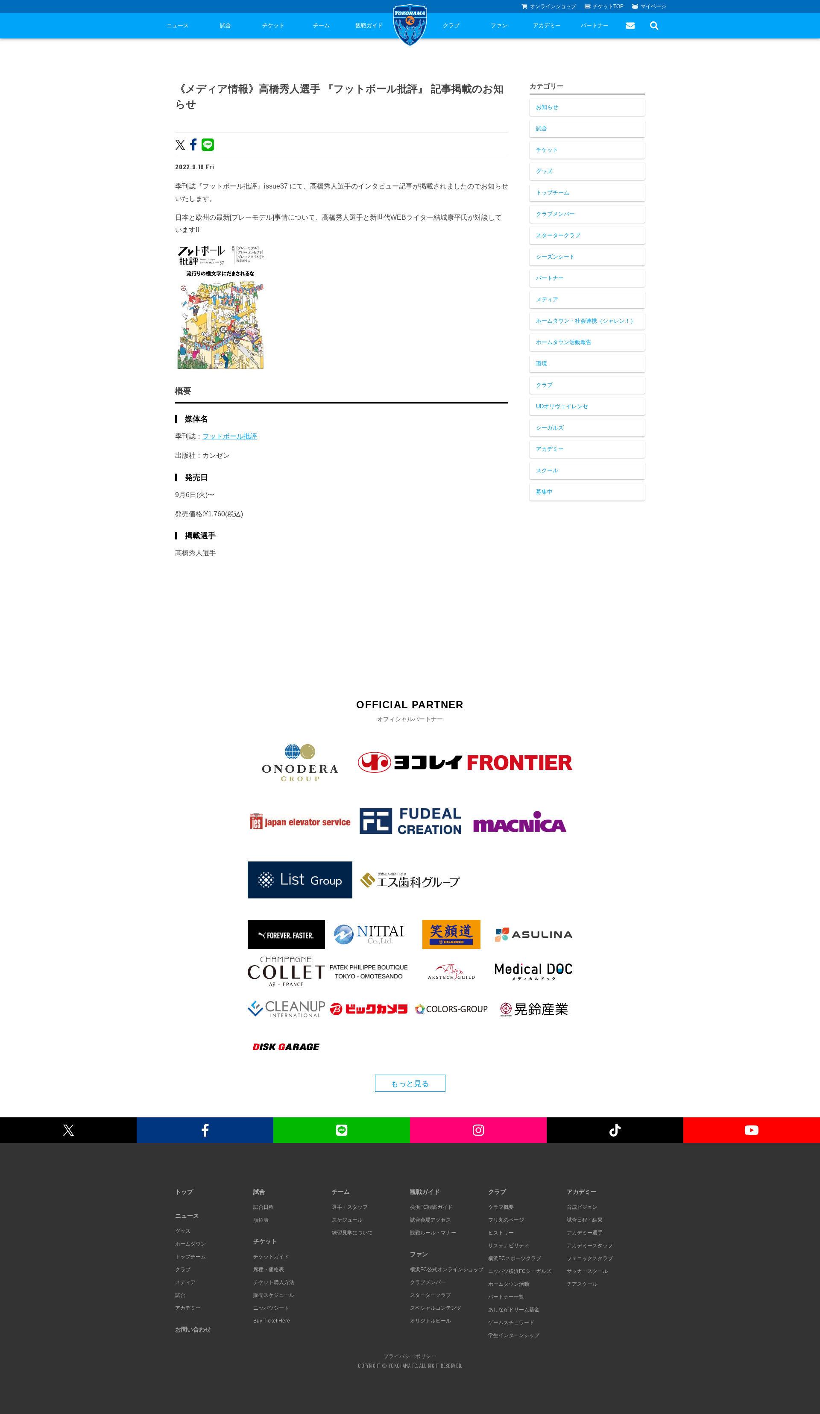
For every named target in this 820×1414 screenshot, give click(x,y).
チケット (273, 25)
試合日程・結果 (585, 1220)
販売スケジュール (273, 1295)
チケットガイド (271, 1257)
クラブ (451, 25)
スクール (547, 470)
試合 (225, 25)
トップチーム (552, 192)
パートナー (595, 25)
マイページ (653, 6)
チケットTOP (608, 6)
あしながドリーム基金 (513, 1310)
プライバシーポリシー (410, 1356)
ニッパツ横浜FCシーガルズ (519, 1271)
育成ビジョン (582, 1207)
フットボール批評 (229, 436)
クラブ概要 (501, 1207)
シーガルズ (550, 427)
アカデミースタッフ (590, 1246)
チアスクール (582, 1284)
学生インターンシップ (513, 1335)
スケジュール (347, 1220)
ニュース (178, 25)
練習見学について (352, 1233)
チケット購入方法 (273, 1282)
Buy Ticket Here (271, 1321)
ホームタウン (190, 1244)
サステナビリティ (508, 1246)
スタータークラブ (558, 235)
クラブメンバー (555, 214)
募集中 (544, 492)
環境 (541, 363)
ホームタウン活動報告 (564, 342)
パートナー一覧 (506, 1297)
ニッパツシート (271, 1308)
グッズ (544, 171)
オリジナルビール (430, 1321)
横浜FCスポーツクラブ (514, 1258)
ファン (499, 25)
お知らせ (547, 107)
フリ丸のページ (506, 1220)
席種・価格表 (268, 1270)
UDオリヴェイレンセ (562, 406)
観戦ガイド (369, 25)
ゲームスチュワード (511, 1323)
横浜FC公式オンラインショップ (446, 1270)
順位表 (261, 1220)
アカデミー (547, 25)
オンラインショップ (553, 6)
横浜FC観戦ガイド (431, 1207)
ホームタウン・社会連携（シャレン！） (586, 321)
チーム (321, 25)
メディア (547, 299)
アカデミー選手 (585, 1233)
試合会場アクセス (430, 1220)
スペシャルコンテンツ (435, 1308)
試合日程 (263, 1207)
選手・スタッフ (350, 1207)
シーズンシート (555, 256)
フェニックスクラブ (590, 1258)
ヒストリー (501, 1233)
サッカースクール (587, 1271)
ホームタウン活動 (508, 1284)
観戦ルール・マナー (433, 1233)
